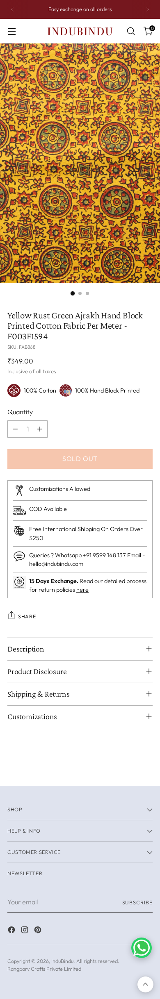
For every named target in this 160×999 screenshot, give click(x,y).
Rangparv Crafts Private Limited (44, 968)
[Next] (148, 9)
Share (27, 616)
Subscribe (137, 902)
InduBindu (62, 961)
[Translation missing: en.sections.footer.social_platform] (12, 931)
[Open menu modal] (11, 31)
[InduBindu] (80, 31)
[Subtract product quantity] (15, 429)
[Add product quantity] (39, 429)
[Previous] (12, 9)
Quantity (20, 412)
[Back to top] (145, 984)
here (82, 589)
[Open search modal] (130, 31)
